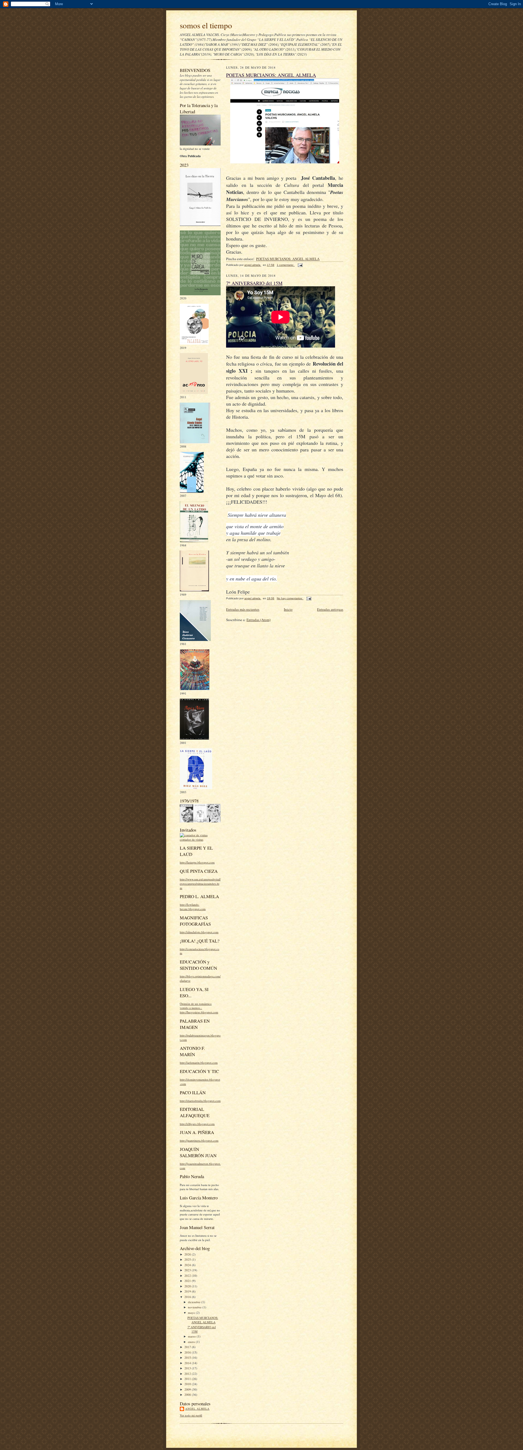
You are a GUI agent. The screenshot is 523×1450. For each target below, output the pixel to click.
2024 (188, 1265)
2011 (188, 1379)
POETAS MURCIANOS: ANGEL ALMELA (202, 1320)
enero (192, 1342)
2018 (188, 1297)
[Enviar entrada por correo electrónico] (299, 264)
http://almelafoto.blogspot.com (199, 932)
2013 (188, 1368)
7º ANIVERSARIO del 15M (254, 283)
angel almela (197, 1409)
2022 (188, 1275)
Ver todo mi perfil (191, 1415)
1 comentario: (286, 264)
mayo (192, 1313)
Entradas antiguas (330, 609)
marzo (192, 1336)
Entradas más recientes (242, 609)
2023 (188, 1270)
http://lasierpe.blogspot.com (197, 862)
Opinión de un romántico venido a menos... (196, 1006)
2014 (188, 1363)
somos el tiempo (206, 25)
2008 (188, 1395)
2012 (188, 1374)
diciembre (194, 1302)
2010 (188, 1384)
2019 (188, 1291)
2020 (188, 1286)
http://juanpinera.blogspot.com (199, 1140)
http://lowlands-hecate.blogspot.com (193, 906)
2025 (188, 1259)
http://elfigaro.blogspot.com (197, 1124)
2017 (188, 1347)
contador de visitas (191, 839)
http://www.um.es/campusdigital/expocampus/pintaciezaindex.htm (200, 883)
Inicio (288, 609)
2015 (188, 1357)
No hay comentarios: (290, 598)
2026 (188, 1254)
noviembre (195, 1307)
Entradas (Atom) (258, 619)
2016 (188, 1352)
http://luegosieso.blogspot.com (199, 1012)
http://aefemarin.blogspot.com (199, 1062)
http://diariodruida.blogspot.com (200, 1101)
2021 (188, 1281)
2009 (188, 1389)
